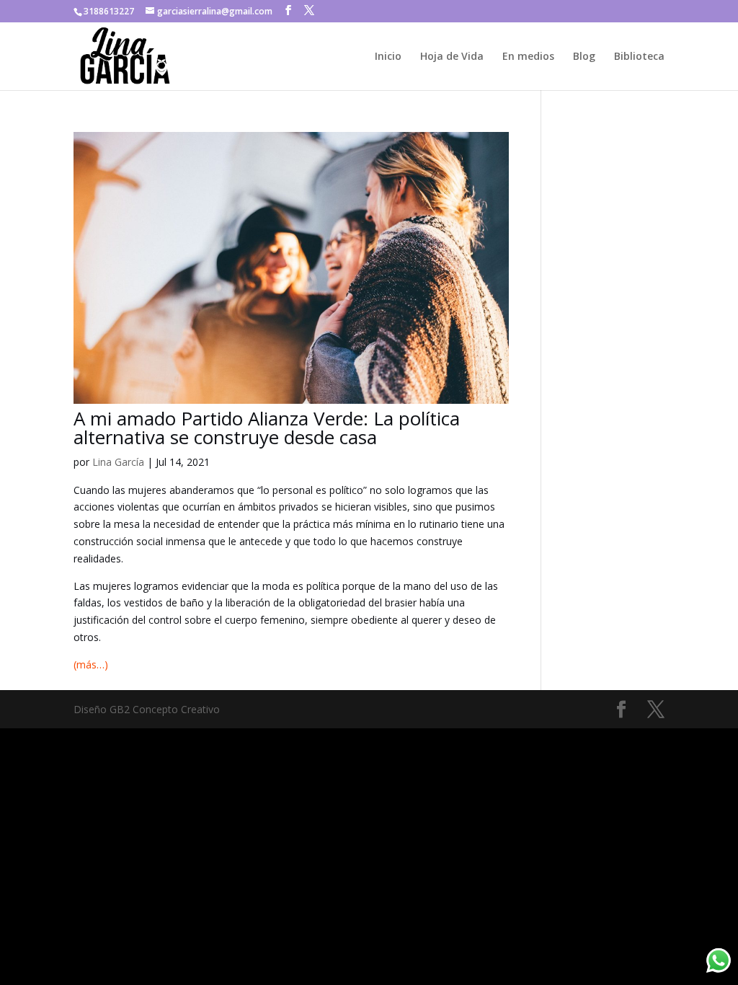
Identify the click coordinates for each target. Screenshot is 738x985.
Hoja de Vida (452, 57)
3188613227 (109, 11)
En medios (528, 57)
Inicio (388, 57)
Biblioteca (639, 57)
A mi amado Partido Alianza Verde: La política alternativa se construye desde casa (267, 427)
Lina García (118, 462)
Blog (584, 57)
